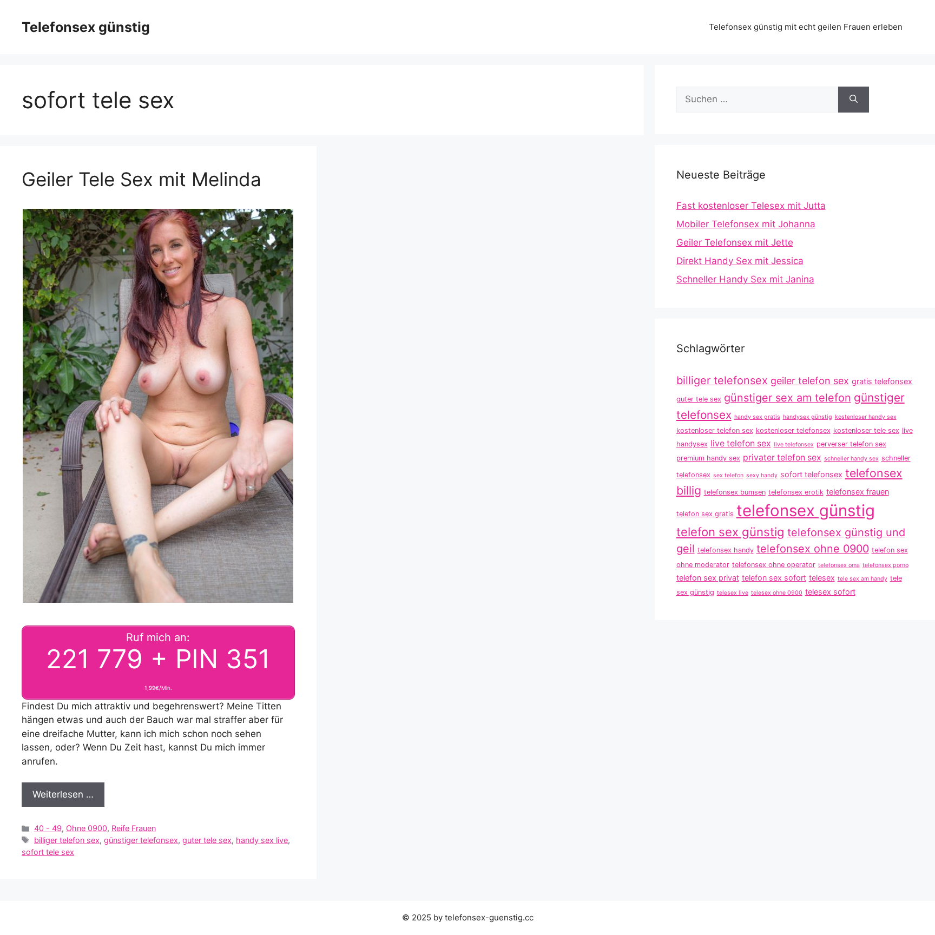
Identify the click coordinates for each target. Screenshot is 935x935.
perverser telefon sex (851, 444)
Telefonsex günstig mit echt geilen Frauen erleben (806, 27)
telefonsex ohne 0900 (812, 548)
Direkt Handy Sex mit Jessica (740, 260)
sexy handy (762, 475)
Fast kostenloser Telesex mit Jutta (751, 205)
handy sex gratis (757, 416)
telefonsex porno (885, 565)
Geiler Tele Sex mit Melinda (141, 179)
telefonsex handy (725, 550)
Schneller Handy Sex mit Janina (745, 279)
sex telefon (728, 475)
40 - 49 (48, 828)
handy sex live (262, 840)
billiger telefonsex (722, 380)
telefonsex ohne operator (773, 565)
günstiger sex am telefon (787, 397)
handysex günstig (807, 416)
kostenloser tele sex (866, 430)
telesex (822, 577)
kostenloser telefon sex (714, 430)
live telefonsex (794, 444)
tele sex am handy (862, 578)
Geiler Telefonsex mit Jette (734, 242)
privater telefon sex (782, 457)
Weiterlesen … (63, 794)
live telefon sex (740, 443)
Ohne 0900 (86, 828)
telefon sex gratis (705, 514)
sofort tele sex (48, 852)
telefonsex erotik (796, 492)
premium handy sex (708, 458)
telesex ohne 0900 (776, 592)
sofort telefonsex (811, 474)
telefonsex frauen (857, 491)
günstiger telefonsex (141, 840)
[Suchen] (853, 100)
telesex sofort (830, 591)
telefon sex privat (707, 577)
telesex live (732, 592)
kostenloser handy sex (866, 416)
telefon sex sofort (774, 577)
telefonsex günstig (805, 510)
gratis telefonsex (882, 381)
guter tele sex (207, 840)
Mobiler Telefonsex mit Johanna (745, 224)
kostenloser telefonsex (793, 430)
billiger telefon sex (67, 840)
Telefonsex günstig (86, 27)
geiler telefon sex (810, 380)
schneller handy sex (851, 458)
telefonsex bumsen (735, 492)
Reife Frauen (133, 828)
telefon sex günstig (730, 531)
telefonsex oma (839, 565)
